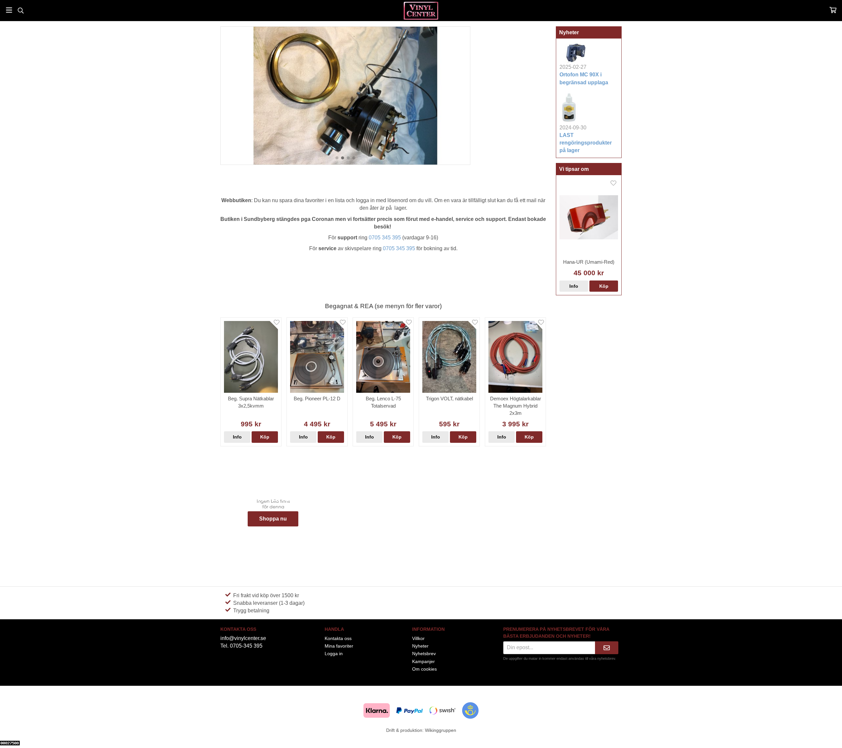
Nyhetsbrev (424, 653)
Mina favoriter (339, 646)
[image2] (348, 157)
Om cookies (424, 669)
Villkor (418, 638)
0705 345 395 (385, 237)
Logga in (334, 653)
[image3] (353, 157)
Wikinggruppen (440, 730)
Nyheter (420, 646)
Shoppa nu (273, 518)
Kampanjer (423, 661)
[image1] (342, 157)
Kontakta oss (338, 638)
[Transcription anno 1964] (336, 157)
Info (573, 286)
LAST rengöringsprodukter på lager (585, 142)
